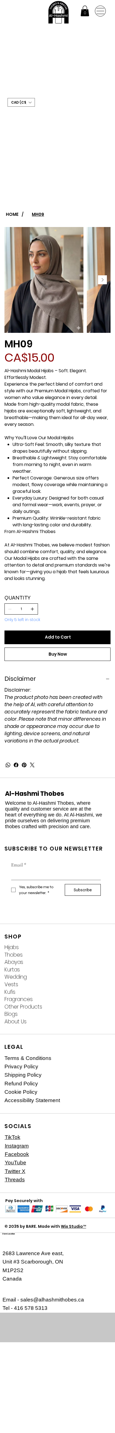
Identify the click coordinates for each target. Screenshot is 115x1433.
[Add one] (32, 609)
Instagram (17, 1146)
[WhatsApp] (7, 764)
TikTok (12, 1137)
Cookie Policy (20, 1092)
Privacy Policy (21, 1066)
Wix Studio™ (73, 1226)
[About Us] (100, 1022)
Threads (15, 1180)
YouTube (15, 1162)
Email (18, 865)
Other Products (23, 1007)
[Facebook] (16, 764)
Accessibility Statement (32, 1100)
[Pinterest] (24, 764)
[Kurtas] (100, 970)
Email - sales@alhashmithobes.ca (43, 1300)
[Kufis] (100, 992)
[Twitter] (32, 764)
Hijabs (11, 947)
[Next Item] (102, 279)
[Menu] (100, 11)
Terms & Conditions (27, 1058)
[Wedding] (100, 977)
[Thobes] (100, 955)
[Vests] (100, 984)
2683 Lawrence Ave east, (33, 1253)
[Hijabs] (100, 947)
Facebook (17, 1154)
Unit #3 (12, 1262)
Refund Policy (21, 1083)
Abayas (13, 962)
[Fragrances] (100, 999)
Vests (11, 984)
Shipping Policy (23, 1075)
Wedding (15, 977)
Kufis (9, 992)
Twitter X (15, 1171)
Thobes (13, 955)
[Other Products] (100, 1007)
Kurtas (12, 969)
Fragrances (18, 999)
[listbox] (21, 102)
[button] (84, 11)
